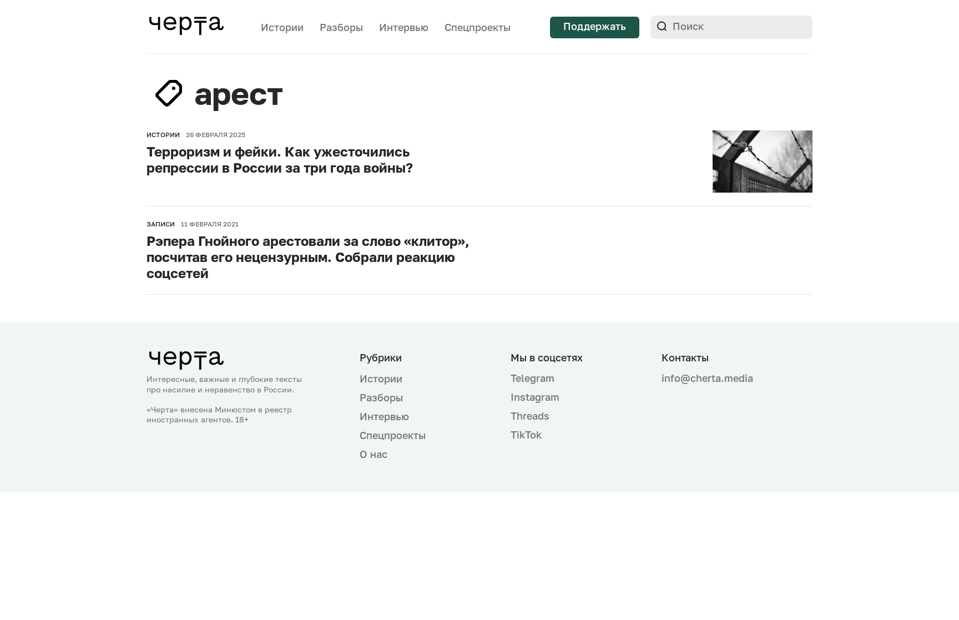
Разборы (341, 27)
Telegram (532, 378)
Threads (530, 415)
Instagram (535, 396)
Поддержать (594, 26)
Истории (282, 27)
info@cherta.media (707, 378)
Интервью (403, 27)
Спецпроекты (478, 27)
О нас (373, 454)
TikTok (526, 434)
